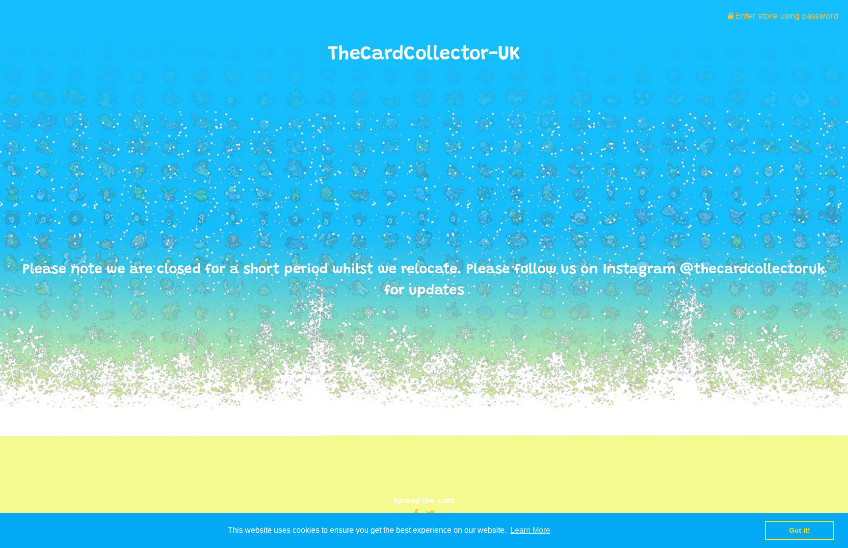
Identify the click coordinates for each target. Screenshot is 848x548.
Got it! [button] (799, 530)
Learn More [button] (530, 530)
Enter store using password (785, 16)
